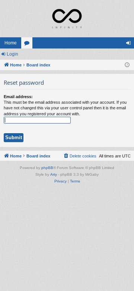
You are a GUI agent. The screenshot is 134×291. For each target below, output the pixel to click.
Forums (28, 44)
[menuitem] (79, 156)
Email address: (18, 96)
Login (12, 54)
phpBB (47, 168)
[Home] (67, 18)
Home (10, 43)
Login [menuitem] (130, 44)
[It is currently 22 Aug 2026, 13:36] (127, 65)
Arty (53, 174)
